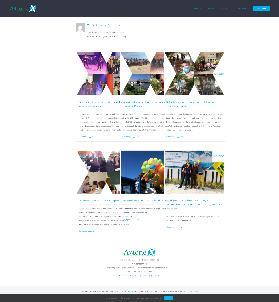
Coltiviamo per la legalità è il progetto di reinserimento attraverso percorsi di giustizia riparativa (193, 204)
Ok (168, 298)
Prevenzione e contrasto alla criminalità (146, 200)
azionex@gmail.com (152, 276)
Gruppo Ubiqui (195, 291)
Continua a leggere (86, 137)
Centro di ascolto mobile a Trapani (99, 200)
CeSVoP (130, 291)
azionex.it (138, 276)
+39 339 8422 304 (126, 276)
